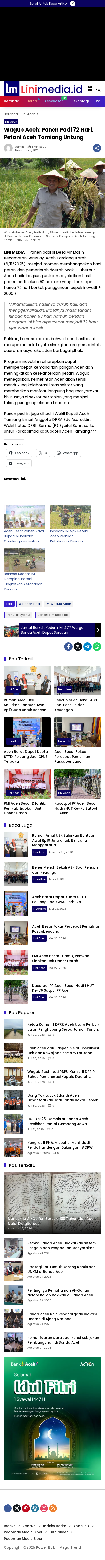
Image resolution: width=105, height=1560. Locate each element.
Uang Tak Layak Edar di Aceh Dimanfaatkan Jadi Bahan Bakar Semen (62, 1098)
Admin (19, 146)
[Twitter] (78, 646)
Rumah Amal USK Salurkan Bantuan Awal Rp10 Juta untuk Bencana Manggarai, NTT (26, 705)
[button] (98, 89)
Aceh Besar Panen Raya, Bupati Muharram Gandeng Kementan (24, 536)
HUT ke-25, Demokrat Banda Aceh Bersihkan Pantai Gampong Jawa (57, 1121)
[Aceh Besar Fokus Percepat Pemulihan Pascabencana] (77, 732)
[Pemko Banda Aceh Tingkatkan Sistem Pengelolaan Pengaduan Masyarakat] (13, 1248)
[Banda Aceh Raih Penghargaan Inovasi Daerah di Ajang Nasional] (13, 1318)
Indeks (10, 1525)
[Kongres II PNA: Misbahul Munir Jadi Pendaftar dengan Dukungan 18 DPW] (13, 1147)
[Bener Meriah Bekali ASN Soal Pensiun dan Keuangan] (77, 680)
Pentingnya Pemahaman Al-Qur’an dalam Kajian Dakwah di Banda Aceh (60, 1293)
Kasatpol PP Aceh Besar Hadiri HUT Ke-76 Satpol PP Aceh (75, 808)
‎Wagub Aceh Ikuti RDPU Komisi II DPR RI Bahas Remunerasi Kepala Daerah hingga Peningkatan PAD (61, 1074)
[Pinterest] (26, 1508)
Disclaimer (58, 1532)
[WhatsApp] (97, 646)
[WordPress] (35, 1508)
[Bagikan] (97, 148)
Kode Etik (81, 1525)
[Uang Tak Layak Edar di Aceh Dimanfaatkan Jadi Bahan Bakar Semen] (13, 1100)
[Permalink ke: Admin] (9, 148)
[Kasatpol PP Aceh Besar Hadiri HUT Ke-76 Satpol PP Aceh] (77, 784)
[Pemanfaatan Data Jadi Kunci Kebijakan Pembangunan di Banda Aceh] (13, 1342)
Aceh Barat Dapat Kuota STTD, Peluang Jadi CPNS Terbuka (26, 756)
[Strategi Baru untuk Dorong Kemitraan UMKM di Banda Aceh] (13, 1271)
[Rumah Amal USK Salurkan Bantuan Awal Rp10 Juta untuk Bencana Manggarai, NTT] (27, 680)
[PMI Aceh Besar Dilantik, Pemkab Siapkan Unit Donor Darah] (27, 784)
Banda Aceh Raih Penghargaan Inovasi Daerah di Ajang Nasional (62, 1316)
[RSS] (53, 1508)
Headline (64, 689)
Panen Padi (31, 603)
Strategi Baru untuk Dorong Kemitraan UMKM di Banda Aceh (61, 1269)
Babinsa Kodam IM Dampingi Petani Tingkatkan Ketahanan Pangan (23, 582)
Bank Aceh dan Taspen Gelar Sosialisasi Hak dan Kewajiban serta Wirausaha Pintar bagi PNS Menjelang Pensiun (63, 1050)
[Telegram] (87, 646)
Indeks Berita (54, 1525)
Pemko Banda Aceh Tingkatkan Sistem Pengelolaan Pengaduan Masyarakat (61, 1246)
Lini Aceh (11, 122)
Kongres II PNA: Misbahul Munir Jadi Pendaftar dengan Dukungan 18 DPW (60, 1145)
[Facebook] (68, 646)
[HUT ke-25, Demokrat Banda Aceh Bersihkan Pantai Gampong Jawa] (13, 1124)
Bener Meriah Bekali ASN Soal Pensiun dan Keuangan (75, 705)
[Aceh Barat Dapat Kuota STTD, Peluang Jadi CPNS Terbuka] (27, 732)
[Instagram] (44, 1508)
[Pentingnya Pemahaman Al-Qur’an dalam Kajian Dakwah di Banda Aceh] (13, 1295)
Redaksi (29, 1525)
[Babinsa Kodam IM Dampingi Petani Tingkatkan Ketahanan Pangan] (24, 560)
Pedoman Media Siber (23, 1532)
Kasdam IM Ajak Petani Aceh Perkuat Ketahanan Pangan (69, 536)
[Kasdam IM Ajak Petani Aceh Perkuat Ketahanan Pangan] (70, 517)
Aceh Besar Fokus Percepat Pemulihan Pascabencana (72, 756)
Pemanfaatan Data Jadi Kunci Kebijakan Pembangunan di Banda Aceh (63, 1340)
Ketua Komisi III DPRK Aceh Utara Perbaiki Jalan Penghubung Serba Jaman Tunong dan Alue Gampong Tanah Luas (63, 1027)
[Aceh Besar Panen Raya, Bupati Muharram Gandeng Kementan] (24, 517)
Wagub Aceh (60, 603)
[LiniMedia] (43, 88)
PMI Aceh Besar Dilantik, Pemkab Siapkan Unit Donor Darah (25, 808)
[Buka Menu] (90, 89)
